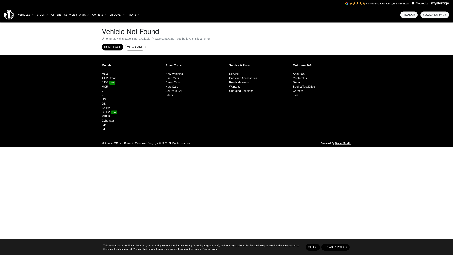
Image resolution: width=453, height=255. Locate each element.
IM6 (104, 129)
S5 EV (106, 107)
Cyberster (108, 120)
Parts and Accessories (243, 78)
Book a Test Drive (304, 86)
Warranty (234, 86)
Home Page (112, 47)
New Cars (171, 86)
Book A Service (435, 14)
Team (296, 82)
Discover (116, 14)
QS (104, 103)
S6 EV (106, 112)
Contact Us (300, 78)
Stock (40, 14)
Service (234, 73)
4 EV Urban (109, 78)
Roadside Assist (239, 82)
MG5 (105, 86)
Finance (409, 14)
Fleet (296, 95)
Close (313, 247)
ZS (103, 95)
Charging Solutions (241, 90)
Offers (56, 14)
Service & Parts (75, 14)
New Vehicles (174, 73)
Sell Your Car (173, 90)
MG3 (105, 73)
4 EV (105, 82)
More (132, 14)
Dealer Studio (343, 143)
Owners (97, 14)
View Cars (135, 47)
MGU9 (106, 116)
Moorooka (422, 3)
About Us (299, 73)
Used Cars (172, 78)
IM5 (104, 124)
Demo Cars (172, 82)
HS (104, 99)
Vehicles (24, 14)
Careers (298, 90)
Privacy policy (335, 247)
